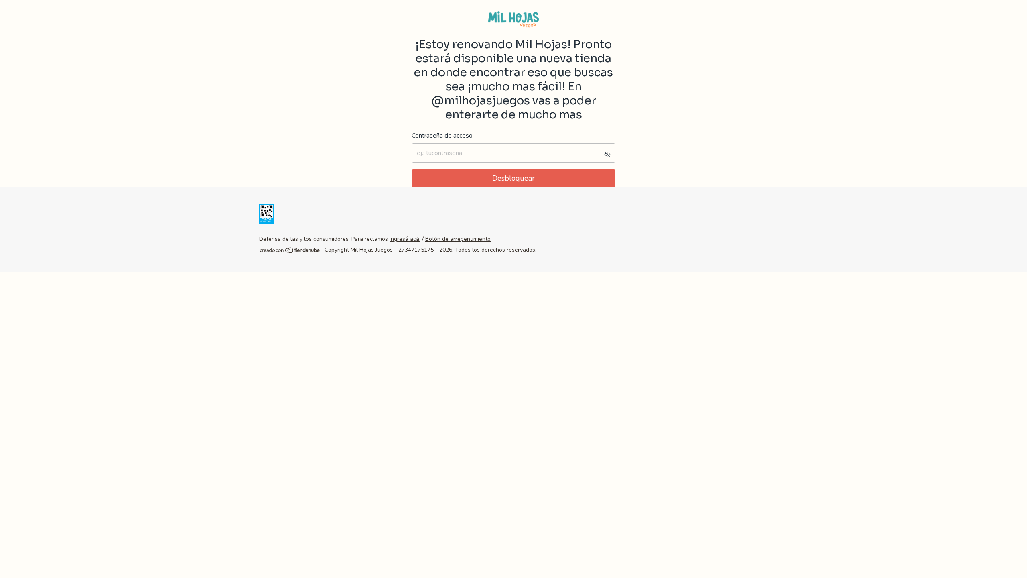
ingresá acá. (405, 239)
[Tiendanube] (290, 252)
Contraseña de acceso (442, 135)
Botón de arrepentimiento (458, 239)
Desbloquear (513, 178)
